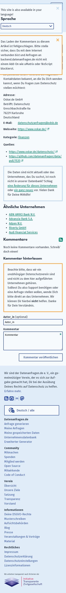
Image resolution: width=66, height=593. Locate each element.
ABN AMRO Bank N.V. (22, 214)
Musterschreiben (15, 518)
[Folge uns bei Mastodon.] (22, 397)
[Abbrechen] (57, 8)
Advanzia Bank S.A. (21, 218)
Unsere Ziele (12, 490)
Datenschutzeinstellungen (21, 561)
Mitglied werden (14, 461)
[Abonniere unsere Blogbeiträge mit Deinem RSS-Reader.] (6, 397)
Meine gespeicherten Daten (21, 433)
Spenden (9, 457)
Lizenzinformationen (17, 565)
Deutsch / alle (25, 410)
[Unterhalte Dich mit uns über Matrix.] (17, 397)
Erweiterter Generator (18, 441)
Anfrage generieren (16, 424)
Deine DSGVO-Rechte (17, 514)
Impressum (11, 552)
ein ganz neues (23, 190)
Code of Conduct (14, 475)
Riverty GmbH (17, 227)
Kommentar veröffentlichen (40, 357)
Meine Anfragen (14, 428)
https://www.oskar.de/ (32, 129)
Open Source (12, 466)
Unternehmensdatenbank (20, 437)
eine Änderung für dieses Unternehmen (32, 185)
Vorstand (10, 503)
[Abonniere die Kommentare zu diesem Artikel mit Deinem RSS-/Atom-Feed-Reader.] (61, 239)
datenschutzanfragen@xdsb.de (38, 123)
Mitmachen (11, 452)
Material (9, 541)
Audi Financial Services (23, 232)
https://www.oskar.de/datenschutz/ (32, 151)
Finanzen (23, 137)
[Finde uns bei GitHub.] (12, 397)
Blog (7, 527)
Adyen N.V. (15, 223)
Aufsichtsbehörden (16, 523)
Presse (8, 532)
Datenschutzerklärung (18, 556)
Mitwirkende (12, 470)
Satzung (9, 494)
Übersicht (10, 485)
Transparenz (12, 499)
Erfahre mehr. (12, 391)
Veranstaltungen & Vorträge (22, 536)
